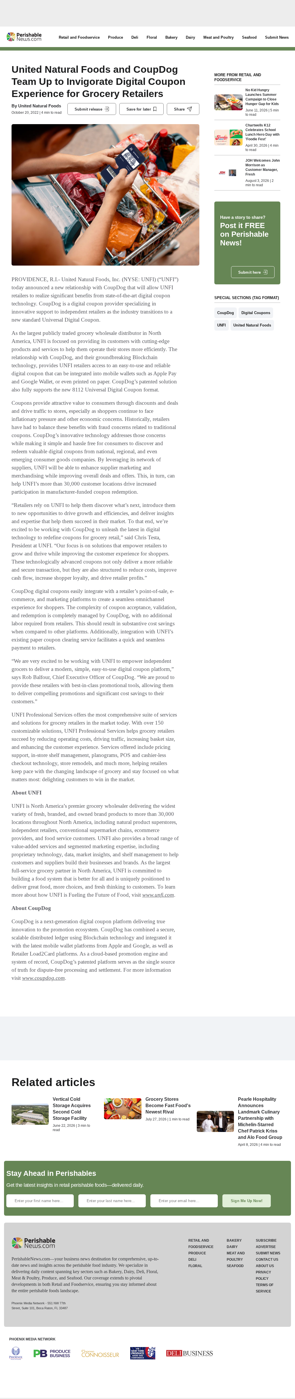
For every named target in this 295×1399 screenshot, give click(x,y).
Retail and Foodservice (79, 37)
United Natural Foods (39, 105)
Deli (134, 37)
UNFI (221, 325)
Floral (152, 37)
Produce (115, 37)
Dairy (190, 37)
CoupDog (225, 313)
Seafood (249, 37)
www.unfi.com (158, 895)
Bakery (171, 37)
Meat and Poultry (218, 37)
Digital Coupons (255, 313)
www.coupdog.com (43, 978)
